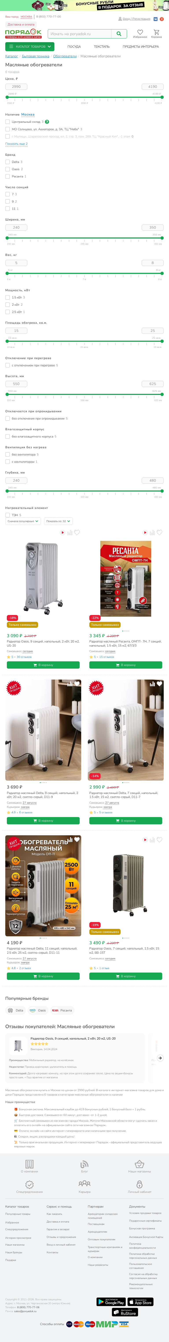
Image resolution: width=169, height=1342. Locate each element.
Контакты (52, 1252)
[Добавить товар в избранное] (77, 532)
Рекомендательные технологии (140, 1286)
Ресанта (66, 1010)
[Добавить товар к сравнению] (70, 532)
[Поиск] (119, 33)
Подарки (10, 1260)
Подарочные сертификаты (145, 1221)
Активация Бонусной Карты (146, 1237)
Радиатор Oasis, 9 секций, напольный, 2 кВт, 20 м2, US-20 (73, 1039)
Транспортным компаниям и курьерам (105, 1249)
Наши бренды (13, 1252)
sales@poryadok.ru (25, 1311)
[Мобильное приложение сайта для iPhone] (140, 1301)
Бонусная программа (142, 1228)
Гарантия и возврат (58, 1229)
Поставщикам (96, 1224)
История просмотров (18, 1238)
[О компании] (29, 1164)
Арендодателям (97, 1231)
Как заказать (54, 1214)
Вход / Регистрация (136, 19)
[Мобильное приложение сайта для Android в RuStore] (125, 1312)
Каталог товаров (17, 1207)
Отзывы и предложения (61, 1237)
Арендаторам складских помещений (103, 1216)
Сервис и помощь (59, 1207)
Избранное (12, 1222)
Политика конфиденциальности (142, 1246)
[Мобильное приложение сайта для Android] (111, 1301)
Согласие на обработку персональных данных (143, 1276)
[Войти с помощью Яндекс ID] (162, 18)
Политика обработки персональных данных (143, 1256)
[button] (29, 46)
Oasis (42, 1010)
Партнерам (95, 1207)
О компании (95, 1257)
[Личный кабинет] (139, 1184)
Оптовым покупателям (101, 1239)
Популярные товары (17, 1214)
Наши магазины (15, 1244)
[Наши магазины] (139, 1164)
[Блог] (84, 1164)
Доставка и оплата (21, 24)
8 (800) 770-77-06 (48, 17)
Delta (19, 1010)
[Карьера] (84, 1183)
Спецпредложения (16, 1229)
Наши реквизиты (98, 1265)
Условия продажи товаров (145, 1213)
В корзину (46, 665)
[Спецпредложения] (29, 1184)
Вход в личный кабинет (61, 1244)
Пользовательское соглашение (140, 1266)
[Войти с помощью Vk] (156, 18)
